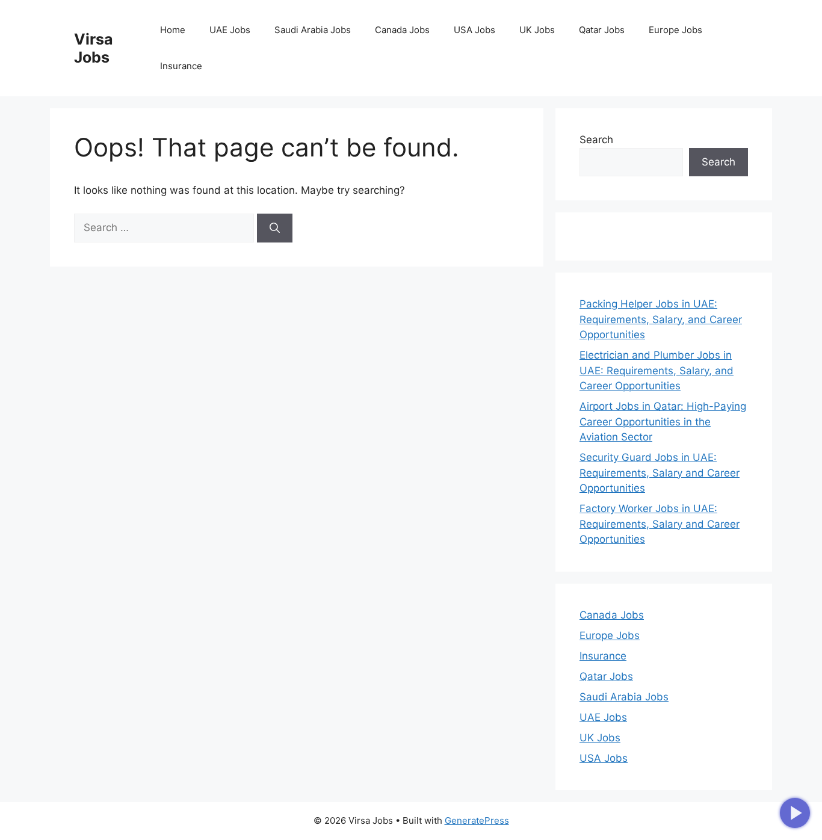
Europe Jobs (675, 30)
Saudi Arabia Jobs (312, 30)
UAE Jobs (229, 30)
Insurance (181, 66)
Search (596, 140)
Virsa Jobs (93, 48)
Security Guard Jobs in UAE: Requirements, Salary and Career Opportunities (659, 472)
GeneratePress (477, 820)
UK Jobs (537, 30)
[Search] (274, 228)
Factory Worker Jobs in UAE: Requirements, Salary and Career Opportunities (659, 523)
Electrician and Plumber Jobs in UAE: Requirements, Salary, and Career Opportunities (656, 370)
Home (172, 30)
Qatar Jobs (602, 30)
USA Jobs (474, 30)
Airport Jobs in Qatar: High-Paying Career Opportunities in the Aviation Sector (662, 421)
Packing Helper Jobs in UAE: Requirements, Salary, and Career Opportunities (660, 319)
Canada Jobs (402, 30)
